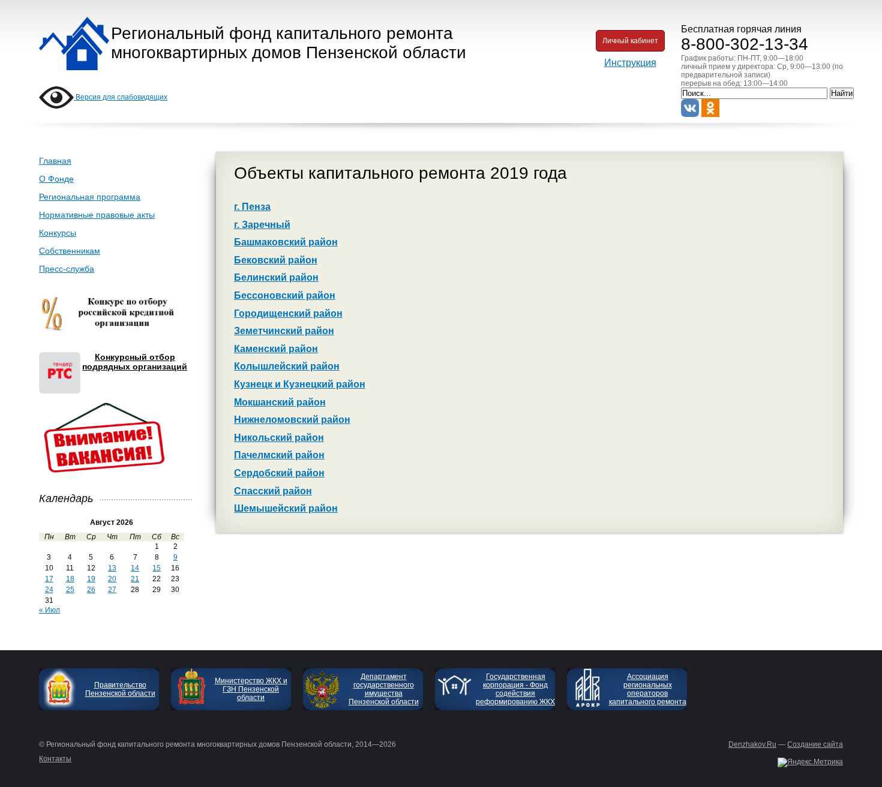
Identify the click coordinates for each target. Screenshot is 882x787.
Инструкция (630, 63)
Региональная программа (89, 197)
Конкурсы (57, 233)
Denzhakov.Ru (752, 744)
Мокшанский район (280, 402)
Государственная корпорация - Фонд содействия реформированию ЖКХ (515, 689)
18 (70, 579)
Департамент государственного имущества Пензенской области (384, 689)
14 (135, 568)
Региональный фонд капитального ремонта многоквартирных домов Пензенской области (288, 43)
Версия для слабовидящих (120, 97)
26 (91, 589)
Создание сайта (815, 744)
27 (112, 589)
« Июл (49, 610)
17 (49, 579)
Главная (55, 161)
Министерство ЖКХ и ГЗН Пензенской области (251, 689)
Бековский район (275, 260)
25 (70, 589)
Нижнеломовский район (292, 419)
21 (135, 579)
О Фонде (56, 179)
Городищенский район (288, 313)
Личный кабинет (630, 41)
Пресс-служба (66, 269)
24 (49, 589)
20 (112, 579)
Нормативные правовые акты (97, 215)
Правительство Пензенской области (120, 689)
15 (156, 568)
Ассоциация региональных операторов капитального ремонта (647, 689)
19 (91, 579)
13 (112, 568)
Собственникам (69, 251)
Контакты (55, 759)
